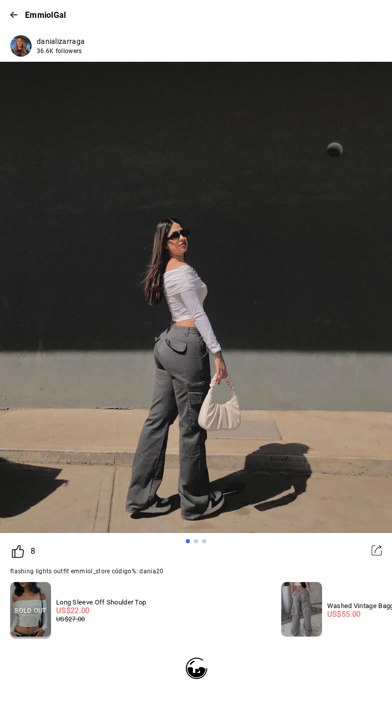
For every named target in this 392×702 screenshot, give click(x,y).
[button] (188, 541)
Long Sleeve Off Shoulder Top (101, 602)
